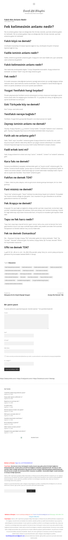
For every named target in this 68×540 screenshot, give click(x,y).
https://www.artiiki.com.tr (8, 379)
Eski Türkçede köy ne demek (12, 267)
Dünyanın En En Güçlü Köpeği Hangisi (17, 295)
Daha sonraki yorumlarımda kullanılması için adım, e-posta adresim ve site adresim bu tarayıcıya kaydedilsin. (33, 356)
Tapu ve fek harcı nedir (46, 277)
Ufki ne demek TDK (10, 280)
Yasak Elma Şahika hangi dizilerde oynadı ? (15, 392)
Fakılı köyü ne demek (28, 270)
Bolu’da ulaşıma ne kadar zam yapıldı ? (14, 410)
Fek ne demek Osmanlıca (11, 277)
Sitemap (52, 379)
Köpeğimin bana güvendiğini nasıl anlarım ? (15, 431)
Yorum (6, 313)
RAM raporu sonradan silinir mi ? (12, 414)
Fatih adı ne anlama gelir (11, 274)
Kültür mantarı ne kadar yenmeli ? (12, 427)
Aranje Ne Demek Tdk (55, 295)
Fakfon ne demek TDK (55, 267)
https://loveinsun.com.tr (41, 379)
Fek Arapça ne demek (25, 274)
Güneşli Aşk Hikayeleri (34, 11)
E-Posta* (6, 340)
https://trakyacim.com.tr (25, 379)
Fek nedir (23, 277)
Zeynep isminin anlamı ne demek (13, 283)
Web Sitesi (6, 348)
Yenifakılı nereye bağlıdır (24, 280)
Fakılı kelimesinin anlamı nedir (12, 270)
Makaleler (12, 263)
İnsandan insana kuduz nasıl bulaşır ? (13, 418)
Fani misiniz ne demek (41, 270)
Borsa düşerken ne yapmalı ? (11, 422)
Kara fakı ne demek (33, 277)
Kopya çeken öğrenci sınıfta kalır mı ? (13, 397)
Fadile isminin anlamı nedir (41, 267)
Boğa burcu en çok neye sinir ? (11, 401)
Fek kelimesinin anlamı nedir (41, 274)
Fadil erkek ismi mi (26, 267)
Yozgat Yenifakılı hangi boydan (40, 280)
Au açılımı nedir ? (8, 405)
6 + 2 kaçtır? (7, 360)
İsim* (5, 332)
